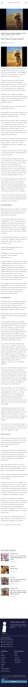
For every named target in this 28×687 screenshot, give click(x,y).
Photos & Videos (5, 34)
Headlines (23, 33)
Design (3, 655)
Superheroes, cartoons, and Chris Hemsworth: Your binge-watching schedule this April (18, 592)
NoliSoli (17, 657)
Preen (16, 653)
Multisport (18, 662)
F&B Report (18, 659)
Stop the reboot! (14, 568)
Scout (16, 655)
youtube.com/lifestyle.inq (7, 646)
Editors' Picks (5, 33)
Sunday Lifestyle (15, 34)
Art (2, 653)
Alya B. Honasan (10, 42)
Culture (3, 662)
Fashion (3, 657)
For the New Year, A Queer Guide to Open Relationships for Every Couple (18, 557)
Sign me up (14, 681)
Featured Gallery (15, 33)
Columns (12, 566)
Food (2, 666)
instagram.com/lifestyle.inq (7, 639)
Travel (3, 664)
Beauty (3, 659)
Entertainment (5, 668)
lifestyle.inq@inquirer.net (7, 644)
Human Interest (5, 671)
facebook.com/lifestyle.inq (7, 642)
